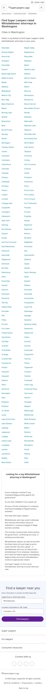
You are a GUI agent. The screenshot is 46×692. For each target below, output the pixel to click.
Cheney (5, 177)
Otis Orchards (30, 164)
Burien (4, 138)
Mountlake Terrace (32, 108)
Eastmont (5, 251)
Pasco (26, 186)
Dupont (5, 233)
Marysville (28, 56)
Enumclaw (6, 281)
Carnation (6, 156)
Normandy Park (30, 138)
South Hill (28, 307)
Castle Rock (6, 164)
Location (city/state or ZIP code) (14, 607)
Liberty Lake (6, 441)
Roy (25, 251)
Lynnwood (6, 454)
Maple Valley (29, 48)
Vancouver (28, 393)
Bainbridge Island (9, 74)
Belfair (4, 82)
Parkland (28, 177)
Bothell (4, 117)
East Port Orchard (9, 242)
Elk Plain (5, 268)
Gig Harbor (6, 337)
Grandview (6, 350)
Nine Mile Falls (30, 134)
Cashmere (6, 160)
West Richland (30, 419)
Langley (5, 436)
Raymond (28, 225)
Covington (6, 212)
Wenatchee (28, 415)
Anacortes (6, 56)
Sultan (26, 337)
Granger (5, 354)
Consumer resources (12, 647)
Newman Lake (30, 125)
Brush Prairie (7, 130)
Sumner (27, 346)
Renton (27, 233)
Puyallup (27, 216)
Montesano (29, 95)
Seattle (27, 268)
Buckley (5, 134)
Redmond (28, 229)
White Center (29, 423)
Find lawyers (22, 619)
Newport (27, 130)
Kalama (5, 380)
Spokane (27, 320)
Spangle (27, 315)
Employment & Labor (20, 13)
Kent (3, 398)
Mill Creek (28, 82)
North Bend (29, 143)
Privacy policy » (28, 683)
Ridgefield (28, 242)
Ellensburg (6, 272)
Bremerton (6, 121)
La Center (5, 410)
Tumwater (28, 380)
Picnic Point (29, 190)
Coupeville (6, 208)
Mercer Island (30, 78)
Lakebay (5, 428)
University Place (30, 389)
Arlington (5, 61)
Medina (27, 74)
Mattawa (27, 61)
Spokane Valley (30, 324)
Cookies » (38, 683)
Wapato (27, 406)
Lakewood (6, 432)
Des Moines (6, 229)
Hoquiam (5, 372)
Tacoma (27, 359)
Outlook (27, 169)
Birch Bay (5, 100)
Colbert (5, 195)
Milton (27, 87)
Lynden (4, 449)
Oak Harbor (29, 147)
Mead (26, 65)
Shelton (27, 285)
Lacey (4, 415)
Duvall (4, 238)
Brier (4, 125)
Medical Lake (29, 69)
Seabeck (27, 259)
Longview (5, 445)
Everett (4, 285)
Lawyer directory (7, 13)
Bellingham (6, 91)
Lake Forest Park (8, 419)
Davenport (6, 216)
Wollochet (28, 436)
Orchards (28, 156)
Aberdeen (6, 48)
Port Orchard (29, 199)
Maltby (4, 458)
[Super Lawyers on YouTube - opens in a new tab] (26, 664)
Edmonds (5, 264)
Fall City (5, 303)
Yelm (26, 458)
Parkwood (28, 182)
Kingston (5, 402)
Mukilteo (27, 117)
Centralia (5, 169)
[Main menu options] (4, 7)
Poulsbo (27, 208)
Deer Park (6, 220)
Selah (26, 277)
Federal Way (6, 307)
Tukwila (27, 376)
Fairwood (5, 298)
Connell (5, 199)
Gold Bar (5, 341)
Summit (27, 341)
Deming (5, 225)
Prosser (27, 212)
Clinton (4, 190)
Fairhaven (6, 294)
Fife (3, 315)
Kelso (4, 385)
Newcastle (28, 121)
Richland (27, 238)
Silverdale (28, 294)
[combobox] (23, 600)
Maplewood (29, 52)
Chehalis (5, 173)
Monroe (27, 91)
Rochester (28, 246)
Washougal (28, 410)
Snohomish (28, 298)
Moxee (27, 113)
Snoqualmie (29, 303)
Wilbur (27, 428)
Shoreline (28, 290)
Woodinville (29, 441)
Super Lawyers (9, 630)
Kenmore (5, 389)
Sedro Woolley (30, 272)
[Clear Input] (41, 601)
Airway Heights (8, 52)
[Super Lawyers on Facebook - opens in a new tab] (14, 664)
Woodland (28, 445)
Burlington (6, 143)
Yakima (27, 454)
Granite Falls (7, 359)
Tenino (27, 363)
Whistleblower (32, 13)
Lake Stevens (7, 423)
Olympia (27, 151)
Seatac (27, 264)
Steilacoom (28, 333)
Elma (4, 277)
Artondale (6, 65)
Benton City (6, 95)
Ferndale (5, 311)
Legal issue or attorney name (13, 597)
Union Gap (28, 385)
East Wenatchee (8, 246)
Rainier (27, 220)
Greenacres (6, 363)
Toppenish (28, 367)
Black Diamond (8, 104)
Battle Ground (7, 78)
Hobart (4, 367)
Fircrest (5, 324)
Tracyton (27, 372)
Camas (4, 151)
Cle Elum (5, 186)
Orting (27, 160)
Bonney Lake (7, 113)
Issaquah (5, 376)
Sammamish (29, 255)
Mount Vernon (30, 104)
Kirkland (5, 406)
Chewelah (6, 182)
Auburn (5, 69)
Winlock (27, 432)
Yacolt (26, 449)
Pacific (27, 173)
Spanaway (28, 311)
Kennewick (6, 393)
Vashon (27, 398)
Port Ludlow (29, 195)
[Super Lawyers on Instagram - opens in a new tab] (20, 664)
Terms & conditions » (12, 683)
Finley (4, 320)
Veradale (27, 402)
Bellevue (5, 87)
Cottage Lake (7, 203)
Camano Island (8, 147)
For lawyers (7, 639)
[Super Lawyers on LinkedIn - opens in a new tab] (32, 664)
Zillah (26, 462)
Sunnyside (28, 350)
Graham (5, 346)
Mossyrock (28, 100)
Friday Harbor (7, 333)
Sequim (27, 281)
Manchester (6, 462)
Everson (5, 290)
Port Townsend (30, 203)
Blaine (4, 108)
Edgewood (6, 259)
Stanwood (28, 328)
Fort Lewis (6, 328)
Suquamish (28, 354)
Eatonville (5, 255)
